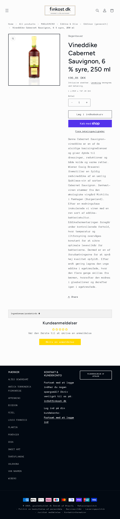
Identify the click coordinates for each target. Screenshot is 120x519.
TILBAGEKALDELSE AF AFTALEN (95, 375)
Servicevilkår (74, 509)
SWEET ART (14, 449)
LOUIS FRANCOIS (17, 420)
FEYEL (11, 412)
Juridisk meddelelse (49, 512)
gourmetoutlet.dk (42, 506)
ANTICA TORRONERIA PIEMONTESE (19, 388)
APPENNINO (14, 398)
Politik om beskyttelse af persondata (40, 509)
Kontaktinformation (75, 512)
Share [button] (74, 297)
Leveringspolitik (95, 509)
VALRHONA (13, 464)
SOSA (11, 442)
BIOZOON (13, 405)
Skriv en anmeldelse (60, 342)
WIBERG (12, 478)
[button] (6, 10)
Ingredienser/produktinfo (25, 313)
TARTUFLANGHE (16, 456)
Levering (96, 83)
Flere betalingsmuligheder (90, 131)
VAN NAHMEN (15, 471)
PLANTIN (13, 427)
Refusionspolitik (87, 506)
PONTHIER (13, 434)
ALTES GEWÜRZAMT (18, 379)
